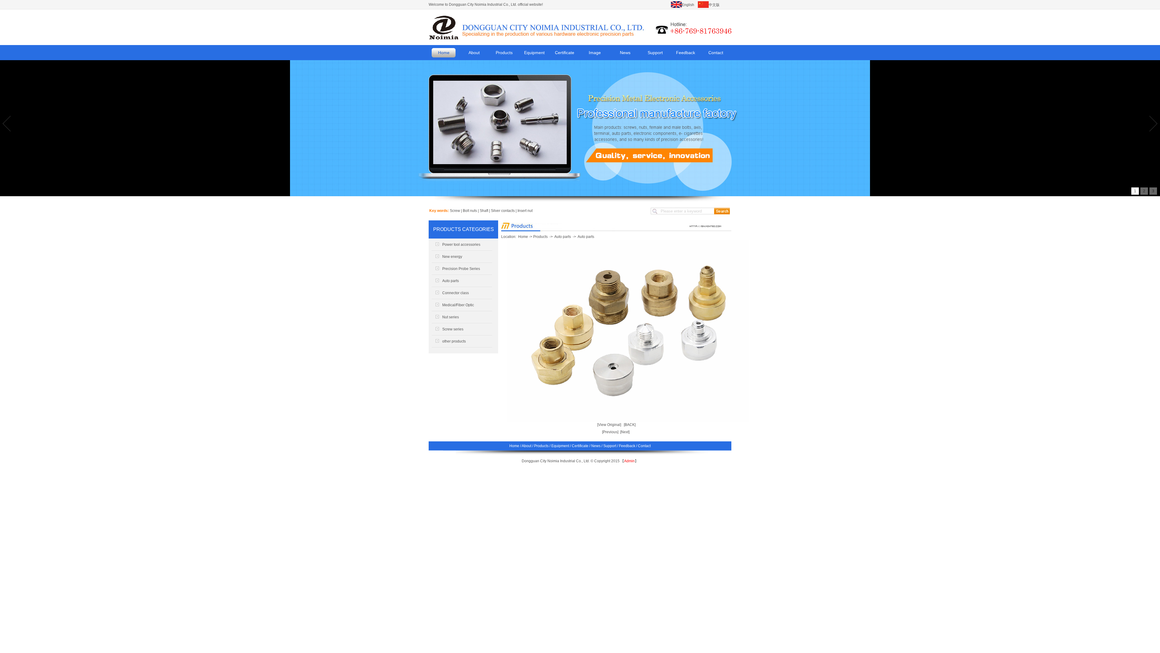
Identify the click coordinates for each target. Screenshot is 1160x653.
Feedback (685, 52)
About (474, 52)
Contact (715, 52)
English (688, 5)
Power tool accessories (461, 244)
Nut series (450, 317)
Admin (629, 461)
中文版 (714, 5)
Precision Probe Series (461, 269)
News (625, 52)
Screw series (452, 329)
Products (504, 52)
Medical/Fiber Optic (458, 305)
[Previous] (610, 432)
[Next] (625, 432)
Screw (455, 211)
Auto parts (450, 281)
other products (454, 341)
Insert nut (525, 211)
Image (595, 52)
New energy (452, 257)
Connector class (455, 293)
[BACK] (630, 425)
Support (655, 52)
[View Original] (609, 425)
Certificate (564, 52)
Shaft (484, 211)
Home (444, 52)
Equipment (534, 52)
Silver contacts (503, 211)
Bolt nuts (470, 211)
